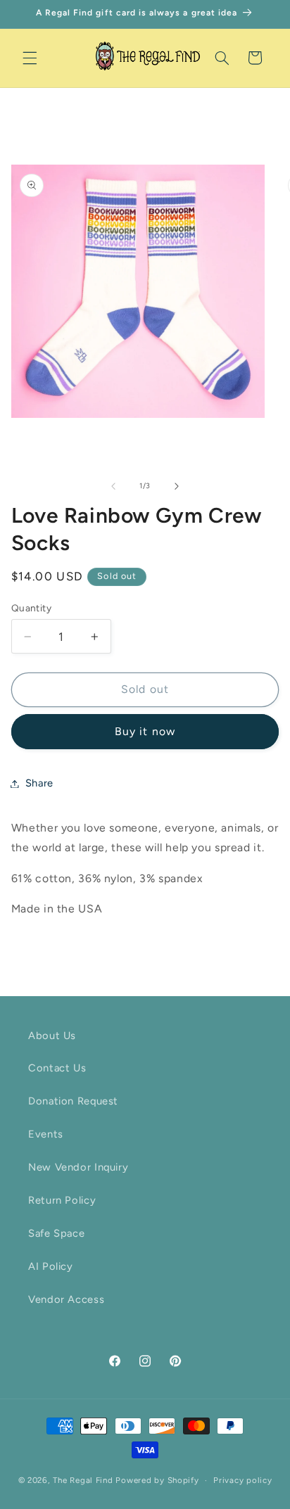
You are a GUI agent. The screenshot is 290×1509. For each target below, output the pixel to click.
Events (45, 1134)
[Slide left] (113, 486)
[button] (29, 58)
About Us (52, 1035)
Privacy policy (242, 1480)
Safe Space (56, 1233)
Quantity (31, 607)
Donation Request (73, 1101)
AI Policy (50, 1266)
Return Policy (62, 1200)
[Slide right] (176, 486)
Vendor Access (66, 1299)
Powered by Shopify (156, 1480)
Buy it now (145, 731)
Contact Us (57, 1068)
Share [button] (39, 783)
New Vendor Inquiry (78, 1167)
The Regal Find (83, 1480)
